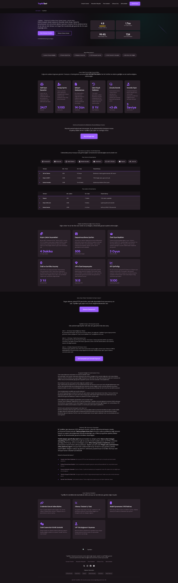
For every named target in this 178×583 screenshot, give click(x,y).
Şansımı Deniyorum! (89, 309)
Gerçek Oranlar (85, 3)
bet (42, 3)
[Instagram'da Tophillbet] (87, 566)
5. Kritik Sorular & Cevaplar (112, 55)
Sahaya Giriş (115, 3)
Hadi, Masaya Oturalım (46, 33)
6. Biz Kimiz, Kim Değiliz (129, 55)
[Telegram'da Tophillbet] (94, 566)
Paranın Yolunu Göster (63, 33)
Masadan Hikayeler (96, 3)
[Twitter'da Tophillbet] (84, 566)
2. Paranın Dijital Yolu (65, 55)
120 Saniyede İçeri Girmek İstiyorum (89, 358)
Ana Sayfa (38, 10)
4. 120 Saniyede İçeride (95, 55)
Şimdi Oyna (135, 3)
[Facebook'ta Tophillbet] (90, 566)
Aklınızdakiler (124, 3)
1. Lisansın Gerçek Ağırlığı (49, 55)
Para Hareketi (106, 3)
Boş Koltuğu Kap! (89, 136)
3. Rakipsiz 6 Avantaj (80, 55)
